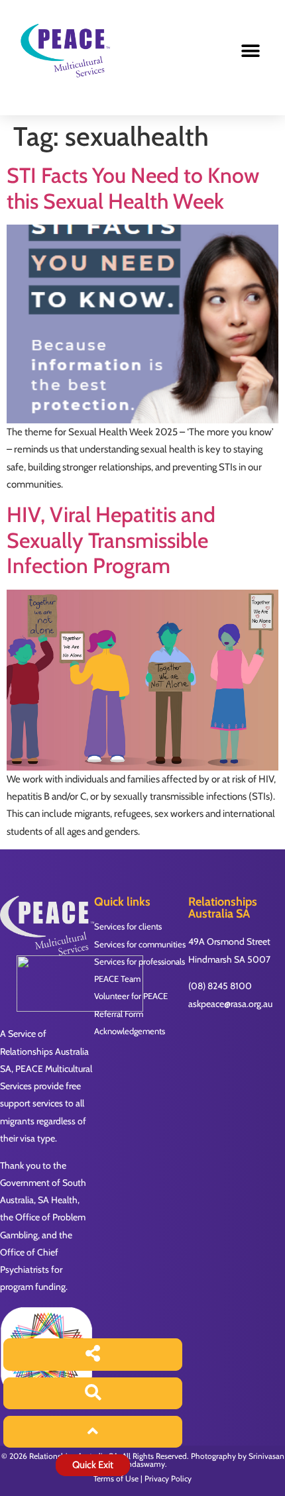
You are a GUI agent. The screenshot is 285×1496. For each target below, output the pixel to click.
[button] (250, 51)
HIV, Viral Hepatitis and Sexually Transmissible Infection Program (111, 540)
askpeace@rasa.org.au (230, 1004)
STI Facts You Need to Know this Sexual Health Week (133, 187)
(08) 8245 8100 (220, 986)
